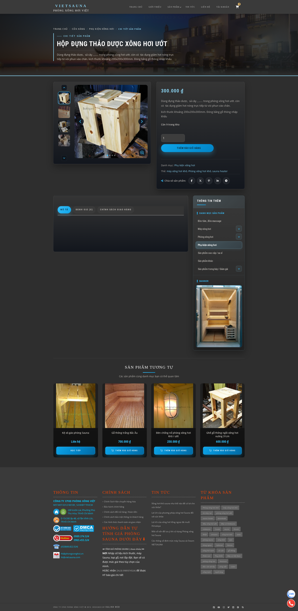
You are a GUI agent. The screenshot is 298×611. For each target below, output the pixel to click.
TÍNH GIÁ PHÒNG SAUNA (117, 549)
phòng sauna (208, 540)
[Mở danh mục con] (239, 229)
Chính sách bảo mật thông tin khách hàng (123, 516)
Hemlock (223, 561)
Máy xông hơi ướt (210, 524)
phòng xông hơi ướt (224, 513)
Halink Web (113, 607)
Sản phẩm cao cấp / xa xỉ (210, 253)
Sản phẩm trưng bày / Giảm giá (213, 269)
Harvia (229, 545)
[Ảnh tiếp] (142, 121)
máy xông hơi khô (177, 171)
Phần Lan (206, 556)
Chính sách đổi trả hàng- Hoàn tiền (120, 511)
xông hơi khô (227, 534)
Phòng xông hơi (205, 237)
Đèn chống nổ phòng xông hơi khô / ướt (173, 434)
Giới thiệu (155, 7)
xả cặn (221, 550)
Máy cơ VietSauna (228, 524)
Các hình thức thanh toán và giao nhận (122, 522)
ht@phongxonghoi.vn (72, 553)
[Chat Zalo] (291, 594)
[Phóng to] (142, 152)
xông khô (221, 540)
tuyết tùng (219, 572)
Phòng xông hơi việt (71, 10)
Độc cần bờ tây (209, 566)
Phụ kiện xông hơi (101, 29)
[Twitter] (200, 180)
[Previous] (64, 87)
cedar (233, 566)
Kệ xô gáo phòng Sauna (75, 432)
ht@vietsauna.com (70, 557)
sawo (239, 534)
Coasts (217, 529)
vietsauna (206, 529)
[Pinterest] (209, 180)
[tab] (64, 209)
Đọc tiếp (76, 451)
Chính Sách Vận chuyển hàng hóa (120, 501)
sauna (226, 529)
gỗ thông (231, 550)
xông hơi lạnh (208, 550)
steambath (222, 518)
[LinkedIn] (217, 180)
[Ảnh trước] (80, 121)
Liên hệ (205, 7)
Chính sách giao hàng (115, 209)
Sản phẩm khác (205, 261)
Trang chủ (135, 7)
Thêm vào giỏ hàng (189, 148)
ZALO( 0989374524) (126, 570)
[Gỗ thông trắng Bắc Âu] (124, 405)
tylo (230, 540)
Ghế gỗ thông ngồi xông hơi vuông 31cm (222, 434)
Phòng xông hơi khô (199, 171)
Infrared (219, 545)
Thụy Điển (219, 556)
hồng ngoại (207, 545)
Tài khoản (222, 7)
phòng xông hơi (209, 561)
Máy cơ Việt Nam (234, 556)
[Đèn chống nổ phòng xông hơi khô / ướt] (173, 405)
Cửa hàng (78, 29)
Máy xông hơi (204, 229)
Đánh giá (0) (84, 209)
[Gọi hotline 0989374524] (291, 603)
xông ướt (222, 566)
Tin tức (190, 7)
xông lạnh (207, 572)
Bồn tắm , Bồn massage (209, 221)
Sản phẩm (173, 7)
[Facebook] (191, 180)
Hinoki (236, 529)
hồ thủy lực (207, 513)
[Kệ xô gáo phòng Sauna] (75, 405)
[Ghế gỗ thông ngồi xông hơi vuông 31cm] (222, 405)
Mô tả (64, 209)
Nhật (205, 534)
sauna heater (220, 171)
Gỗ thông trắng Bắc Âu (125, 432)
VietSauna (71, 6)
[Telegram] (226, 180)
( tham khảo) (135, 549)
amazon (214, 534)
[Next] (64, 158)
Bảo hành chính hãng (114, 506)
